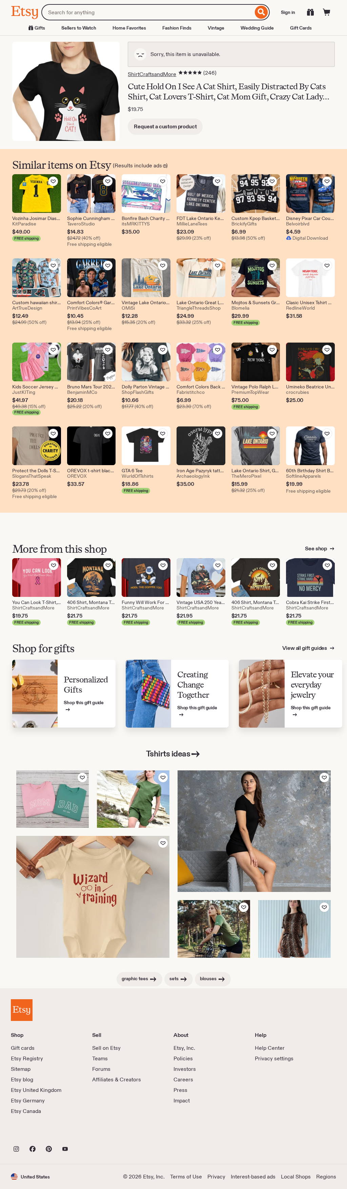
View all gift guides (305, 648)
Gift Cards (301, 28)
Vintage (216, 28)
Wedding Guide (257, 28)
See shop (316, 548)
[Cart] (327, 12)
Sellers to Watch (78, 28)
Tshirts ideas (168, 753)
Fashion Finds (176, 28)
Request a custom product (165, 126)
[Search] (261, 12)
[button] (30, 1177)
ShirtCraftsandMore (152, 74)
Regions (326, 1176)
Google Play (85, 1134)
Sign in (288, 12)
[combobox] (147, 12)
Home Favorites (129, 28)
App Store (34, 1134)
